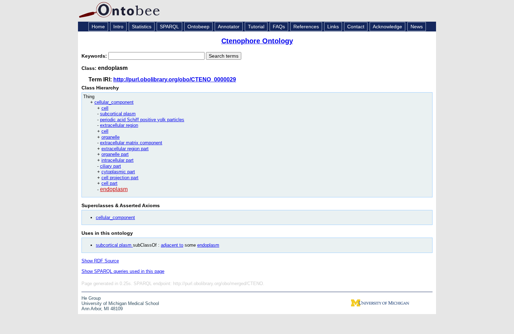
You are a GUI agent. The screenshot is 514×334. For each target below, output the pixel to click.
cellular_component (114, 102)
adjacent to (172, 245)
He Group (91, 298)
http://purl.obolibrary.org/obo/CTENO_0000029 (174, 79)
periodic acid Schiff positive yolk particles (142, 119)
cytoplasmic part (118, 171)
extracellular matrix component (131, 142)
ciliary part (110, 166)
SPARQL (169, 26)
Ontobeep (198, 26)
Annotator (229, 26)
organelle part (115, 154)
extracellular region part (125, 148)
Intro (118, 26)
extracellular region (119, 125)
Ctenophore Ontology (257, 41)
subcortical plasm (118, 113)
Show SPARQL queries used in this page (122, 271)
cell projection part (119, 177)
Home (98, 26)
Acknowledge (387, 26)
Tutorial (256, 26)
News (417, 26)
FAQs (279, 26)
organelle (110, 137)
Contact (355, 26)
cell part (109, 183)
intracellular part (117, 160)
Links (333, 26)
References (306, 26)
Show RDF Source (100, 260)
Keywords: (94, 56)
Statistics (141, 26)
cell (104, 108)
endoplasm (114, 189)
